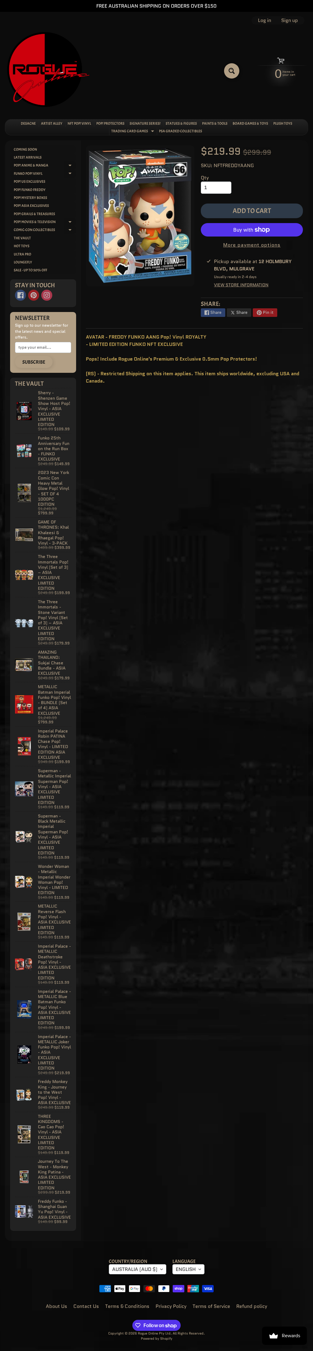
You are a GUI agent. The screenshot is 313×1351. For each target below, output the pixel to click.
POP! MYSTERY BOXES (30, 197)
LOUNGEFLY (23, 262)
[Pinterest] (33, 295)
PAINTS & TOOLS (214, 123)
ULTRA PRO (22, 254)
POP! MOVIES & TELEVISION (45, 222)
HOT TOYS (21, 246)
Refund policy (251, 1306)
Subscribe (33, 362)
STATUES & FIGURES (181, 123)
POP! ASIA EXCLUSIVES (31, 205)
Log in (264, 20)
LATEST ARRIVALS (28, 157)
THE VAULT (22, 238)
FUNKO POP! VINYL (45, 174)
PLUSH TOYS (282, 123)
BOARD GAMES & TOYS (250, 123)
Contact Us (86, 1306)
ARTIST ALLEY (51, 123)
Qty (205, 177)
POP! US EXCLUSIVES (29, 181)
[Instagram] (46, 295)
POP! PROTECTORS (110, 123)
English (186, 1269)
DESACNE (28, 123)
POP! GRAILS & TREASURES (34, 213)
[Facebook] (20, 295)
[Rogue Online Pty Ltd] (48, 70)
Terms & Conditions (127, 1306)
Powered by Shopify (156, 1338)
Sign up (289, 20)
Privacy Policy (171, 1306)
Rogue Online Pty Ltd (154, 1333)
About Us (56, 1306)
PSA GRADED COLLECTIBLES (180, 131)
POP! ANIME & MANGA (45, 166)
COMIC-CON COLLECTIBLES (45, 230)
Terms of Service (211, 1306)
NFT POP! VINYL (79, 123)
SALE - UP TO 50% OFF (30, 270)
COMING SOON (25, 149)
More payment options (252, 244)
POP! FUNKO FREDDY (30, 189)
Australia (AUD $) (134, 1269)
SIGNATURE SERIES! (145, 123)
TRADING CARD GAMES (133, 132)
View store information (241, 285)
